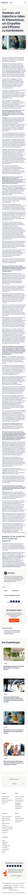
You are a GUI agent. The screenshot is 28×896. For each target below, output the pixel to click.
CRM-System (6, 214)
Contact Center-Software (7, 828)
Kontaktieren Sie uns (14, 779)
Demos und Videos (6, 818)
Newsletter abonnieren (16, 875)
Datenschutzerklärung (13, 890)
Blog (3, 821)
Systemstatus (18, 808)
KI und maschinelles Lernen (12, 595)
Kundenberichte (5, 830)
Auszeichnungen (5, 849)
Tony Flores (17, 80)
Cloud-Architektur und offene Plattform (12, 632)
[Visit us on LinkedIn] (7, 866)
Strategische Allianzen (19, 818)
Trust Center (4, 847)
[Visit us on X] (13, 866)
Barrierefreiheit (16, 885)
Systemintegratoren (19, 820)
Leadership (4, 843)
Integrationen (5, 798)
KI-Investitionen (5, 96)
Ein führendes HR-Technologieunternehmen (11, 423)
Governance (12, 444)
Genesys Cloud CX (6, 796)
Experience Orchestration (7, 827)
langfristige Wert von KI (21, 188)
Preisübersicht (5, 801)
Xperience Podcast (6, 823)
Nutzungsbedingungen (7, 883)
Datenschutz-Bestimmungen (19, 883)
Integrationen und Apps (9, 633)
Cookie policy (16, 887)
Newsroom (4, 850)
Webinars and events (6, 820)
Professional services (19, 800)
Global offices (5, 842)
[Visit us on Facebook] (15, 866)
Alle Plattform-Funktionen (7, 800)
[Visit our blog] (20, 866)
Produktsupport (18, 798)
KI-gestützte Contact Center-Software (12, 630)
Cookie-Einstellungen (7, 887)
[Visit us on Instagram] (10, 866)
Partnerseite (17, 816)
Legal (3, 852)
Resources (4, 825)
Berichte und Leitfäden (6, 816)
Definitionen (4, 832)
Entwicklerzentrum (19, 806)
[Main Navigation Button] (25, 2)
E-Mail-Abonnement (8, 885)
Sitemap (21, 885)
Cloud (5, 590)
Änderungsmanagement (7, 294)
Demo (3, 803)
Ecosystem (15, 590)
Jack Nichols (13, 79)
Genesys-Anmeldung (19, 796)
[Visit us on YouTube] (18, 866)
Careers (3, 840)
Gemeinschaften (18, 801)
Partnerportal (18, 821)
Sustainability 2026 (6, 845)
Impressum (22, 887)
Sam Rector (11, 573)
